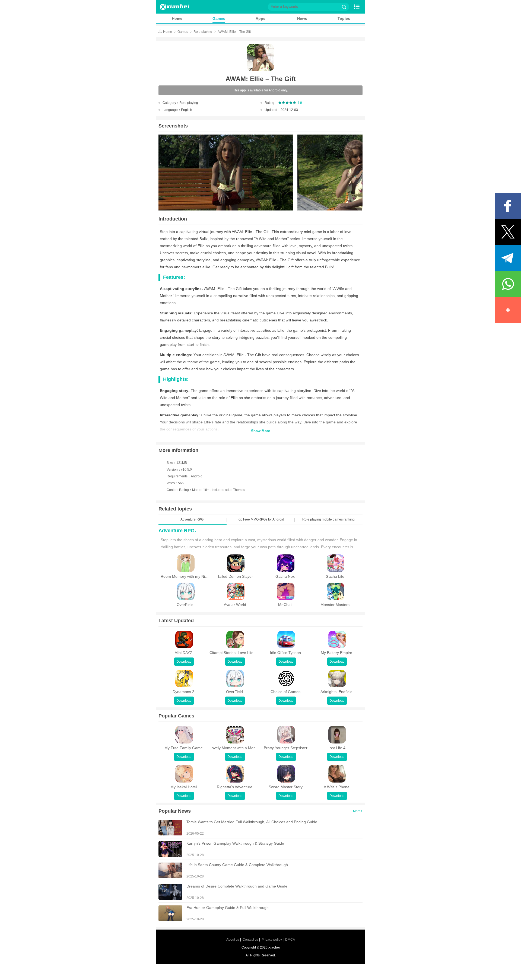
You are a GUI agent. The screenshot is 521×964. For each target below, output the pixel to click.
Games (218, 18)
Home (177, 18)
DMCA (290, 939)
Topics (344, 18)
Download (184, 661)
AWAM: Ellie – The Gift (234, 32)
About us (232, 939)
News (302, 18)
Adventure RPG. (177, 530)
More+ (358, 811)
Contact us (250, 939)
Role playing (202, 32)
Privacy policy (272, 939)
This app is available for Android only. (260, 90)
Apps (260, 18)
